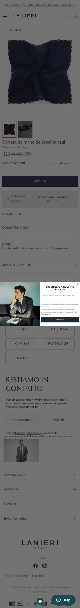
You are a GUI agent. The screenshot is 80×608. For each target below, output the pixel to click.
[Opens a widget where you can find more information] (63, 600)
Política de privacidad (64, 309)
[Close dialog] (78, 284)
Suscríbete (60, 319)
